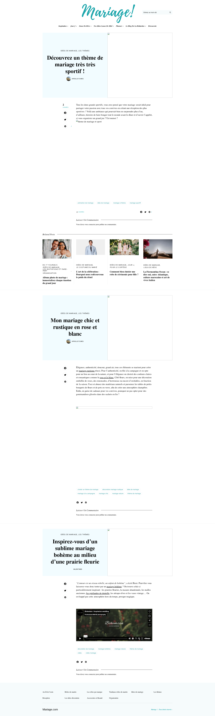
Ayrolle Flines (78, 79)
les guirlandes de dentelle (97, 593)
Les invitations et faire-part (55, 270)
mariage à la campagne (86, 493)
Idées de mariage (69, 51)
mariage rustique (87, 370)
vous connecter (90, 224)
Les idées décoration (72, 698)
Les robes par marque (94, 692)
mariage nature (117, 493)
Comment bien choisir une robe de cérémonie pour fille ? (124, 273)
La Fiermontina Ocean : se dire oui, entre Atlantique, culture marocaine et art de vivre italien (156, 276)
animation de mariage (85, 203)
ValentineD (77, 569)
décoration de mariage (86, 649)
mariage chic (103, 493)
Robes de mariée (70, 692)
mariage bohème (114, 586)
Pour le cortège (118, 267)
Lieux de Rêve (150, 267)
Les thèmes (83, 51)
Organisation (50, 273)
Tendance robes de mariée (118, 692)
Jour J (131, 265)
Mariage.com (50, 709)
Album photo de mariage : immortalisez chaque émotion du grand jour (57, 280)
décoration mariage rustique (112, 489)
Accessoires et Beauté (94, 698)
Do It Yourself (50, 265)
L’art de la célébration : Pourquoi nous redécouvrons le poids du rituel (90, 274)
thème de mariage (134, 493)
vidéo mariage (91, 653)
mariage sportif (135, 203)
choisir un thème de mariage (88, 489)
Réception (46, 698)
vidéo (80, 653)
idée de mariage (103, 203)
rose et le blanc (107, 377)
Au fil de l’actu (48, 692)
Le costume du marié (86, 267)
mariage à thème (119, 203)
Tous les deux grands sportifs (89, 104)
